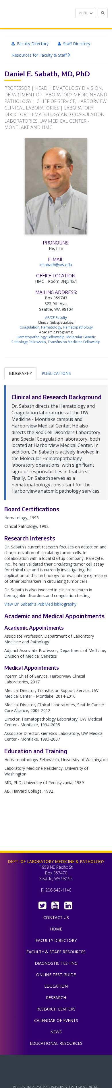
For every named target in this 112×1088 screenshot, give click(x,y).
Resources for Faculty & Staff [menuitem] (39, 55)
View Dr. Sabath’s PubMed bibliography (40, 604)
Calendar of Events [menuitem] (56, 1020)
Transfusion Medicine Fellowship (74, 341)
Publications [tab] (56, 373)
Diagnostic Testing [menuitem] (56, 963)
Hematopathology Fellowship (41, 337)
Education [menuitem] (56, 986)
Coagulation (29, 327)
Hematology (51, 327)
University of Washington (56, 1076)
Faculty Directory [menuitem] (32, 43)
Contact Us (56, 917)
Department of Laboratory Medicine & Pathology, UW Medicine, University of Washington (33, 14)
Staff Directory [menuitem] (75, 43)
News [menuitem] (56, 1032)
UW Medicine (56, 1063)
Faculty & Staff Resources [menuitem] (56, 951)
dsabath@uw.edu (56, 264)
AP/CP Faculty (56, 317)
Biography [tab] (20, 373)
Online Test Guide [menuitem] (56, 974)
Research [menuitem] (56, 997)
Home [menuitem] (56, 929)
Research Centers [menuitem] (56, 1009)
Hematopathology (78, 327)
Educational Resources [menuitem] (56, 1043)
